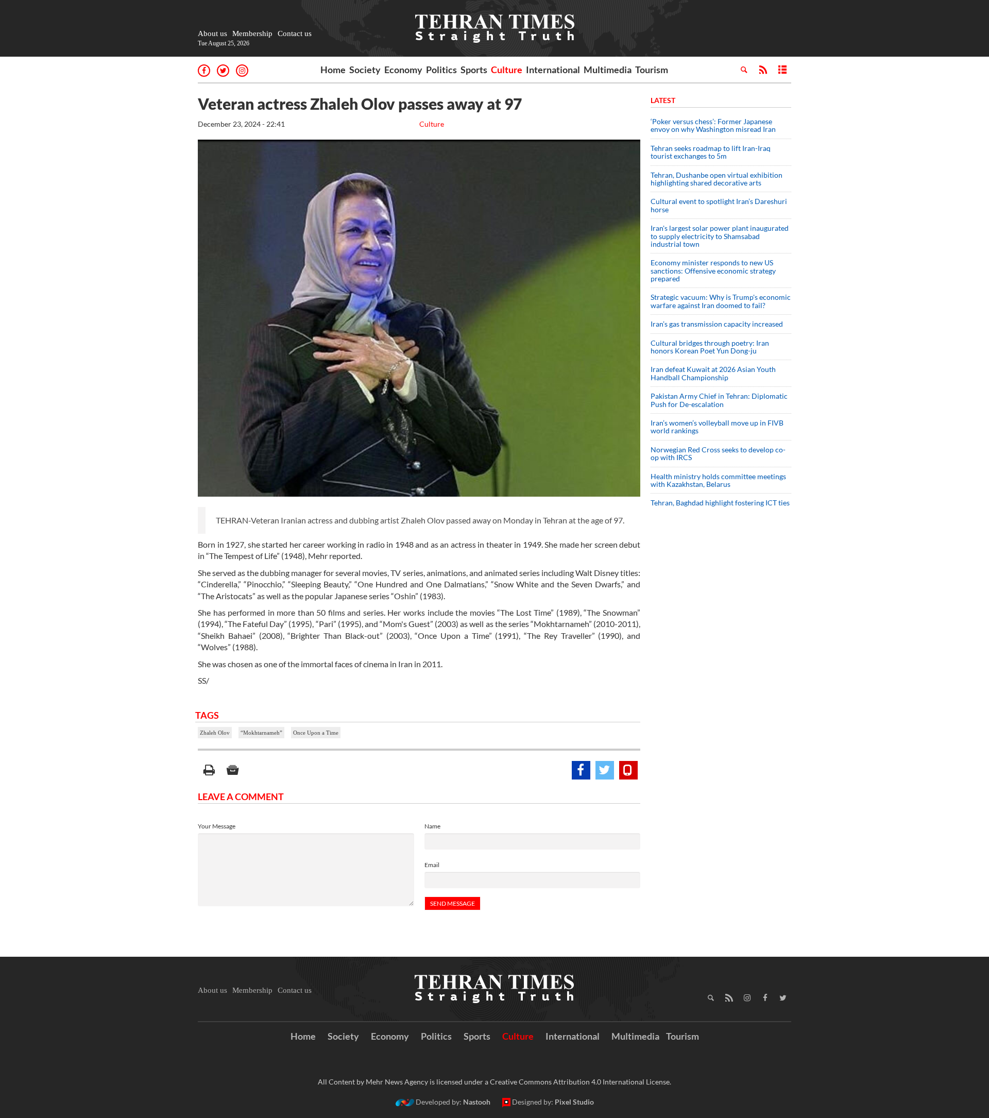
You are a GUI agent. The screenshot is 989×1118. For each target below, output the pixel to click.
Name (432, 826)
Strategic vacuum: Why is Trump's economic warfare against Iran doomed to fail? (721, 301)
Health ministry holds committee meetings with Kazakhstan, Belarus (718, 480)
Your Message (216, 826)
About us (212, 33)
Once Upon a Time (315, 733)
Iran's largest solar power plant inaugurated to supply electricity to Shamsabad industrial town (720, 236)
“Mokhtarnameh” (261, 733)
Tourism (651, 69)
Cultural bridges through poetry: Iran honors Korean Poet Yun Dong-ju (710, 346)
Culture (506, 69)
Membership (252, 33)
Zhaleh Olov (215, 733)
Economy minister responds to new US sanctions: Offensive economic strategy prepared (713, 270)
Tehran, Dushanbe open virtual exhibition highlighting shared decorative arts (716, 179)
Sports (474, 69)
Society (365, 69)
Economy (403, 69)
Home (333, 69)
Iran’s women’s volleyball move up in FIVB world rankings (717, 426)
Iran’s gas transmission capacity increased (717, 323)
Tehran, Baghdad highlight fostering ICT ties (720, 502)
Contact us (295, 33)
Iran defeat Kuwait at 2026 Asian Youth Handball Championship (713, 373)
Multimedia (608, 69)
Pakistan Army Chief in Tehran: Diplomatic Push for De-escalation (719, 400)
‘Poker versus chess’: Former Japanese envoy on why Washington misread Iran (713, 125)
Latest (663, 100)
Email (431, 865)
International (553, 69)
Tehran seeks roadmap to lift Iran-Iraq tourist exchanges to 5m (711, 152)
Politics (441, 69)
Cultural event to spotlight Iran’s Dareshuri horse (719, 205)
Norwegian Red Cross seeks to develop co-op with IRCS (718, 453)
